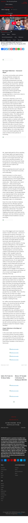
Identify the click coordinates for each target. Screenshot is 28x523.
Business (21, 37)
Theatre (16, 475)
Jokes (2, 489)
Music (16, 473)
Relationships (3, 491)
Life (16, 37)
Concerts (16, 467)
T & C (2, 500)
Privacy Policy (3, 494)
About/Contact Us (8, 7)
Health (2, 487)
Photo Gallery (9, 4)
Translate (10, 13)
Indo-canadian (4, 469)
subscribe (23, 427)
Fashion (2, 485)
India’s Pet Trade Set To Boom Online (7, 377)
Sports (3, 40)
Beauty (2, 483)
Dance (16, 469)
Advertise (3, 1)
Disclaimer (3, 493)
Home (3, 34)
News (8, 34)
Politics (14, 34)
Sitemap (2, 496)
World (2, 475)
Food (14, 40)
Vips (2, 473)
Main (2, 477)
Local (2, 471)
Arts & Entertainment (7, 37)
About (2, 498)
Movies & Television (19, 471)
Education (3, 467)
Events (9, 40)
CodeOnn (20, 513)
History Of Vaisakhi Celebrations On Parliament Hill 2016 (21, 378)
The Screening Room (12, 1)
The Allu (20, 40)
